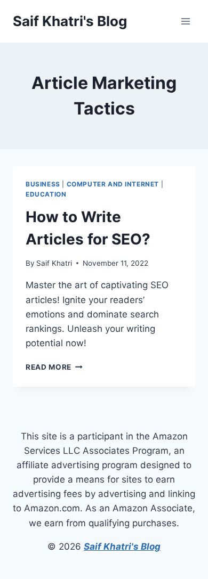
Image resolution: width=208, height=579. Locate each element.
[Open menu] (185, 21)
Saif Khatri (54, 263)
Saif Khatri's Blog (122, 546)
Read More (54, 367)
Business (43, 184)
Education (46, 194)
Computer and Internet (113, 184)
